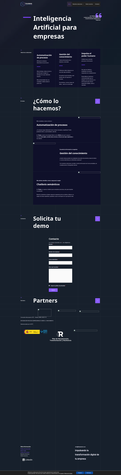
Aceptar (80, 472)
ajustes (62, 473)
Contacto (97, 4)
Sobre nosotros (89, 4)
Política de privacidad (25, 449)
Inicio (69, 4)
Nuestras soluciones (77, 4)
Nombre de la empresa (54, 252)
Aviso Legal (23, 450)
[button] (83, 4)
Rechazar (89, 472)
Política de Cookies (25, 452)
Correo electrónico (53, 259)
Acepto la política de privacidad (58, 285)
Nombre (51, 244)
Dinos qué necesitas (54, 267)
